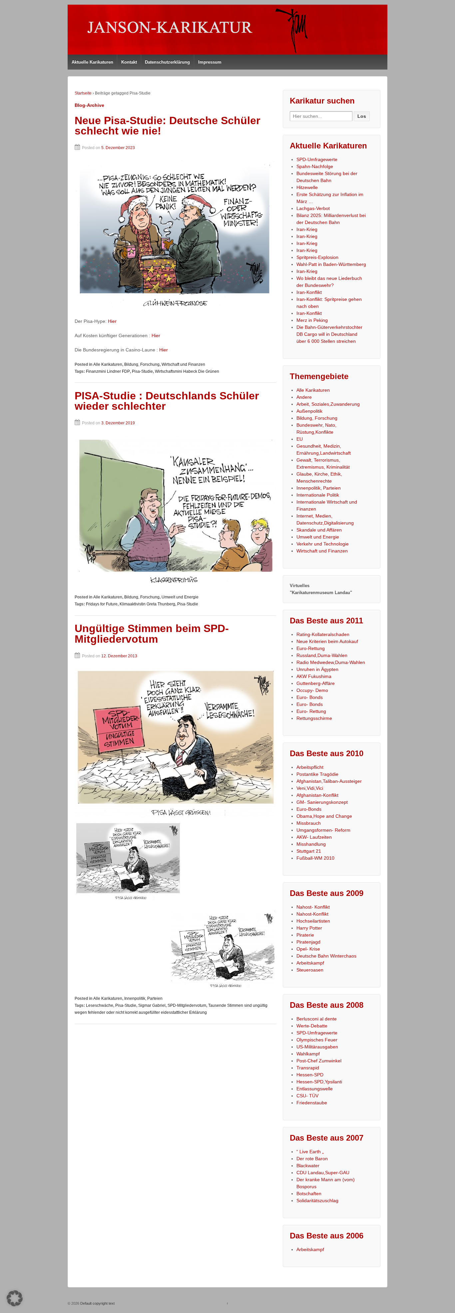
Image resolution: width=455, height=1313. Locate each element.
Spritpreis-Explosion (317, 257)
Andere (304, 397)
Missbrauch (308, 823)
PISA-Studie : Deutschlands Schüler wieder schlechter (167, 401)
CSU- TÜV (307, 1095)
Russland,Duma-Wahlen (321, 655)
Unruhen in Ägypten (317, 669)
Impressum (210, 62)
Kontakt (129, 62)
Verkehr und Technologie (322, 544)
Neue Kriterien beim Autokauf (327, 641)
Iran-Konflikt (309, 292)
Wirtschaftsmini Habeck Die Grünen (187, 371)
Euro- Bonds (309, 697)
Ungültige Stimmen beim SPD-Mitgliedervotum (152, 633)
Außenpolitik (309, 411)
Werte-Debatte (311, 1025)
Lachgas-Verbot (313, 208)
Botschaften (308, 1193)
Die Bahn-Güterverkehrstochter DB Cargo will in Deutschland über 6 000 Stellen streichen (329, 334)
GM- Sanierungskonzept (322, 802)
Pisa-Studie (142, 371)
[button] (14, 1298)
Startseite (83, 93)
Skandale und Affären (319, 530)
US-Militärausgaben (317, 1046)
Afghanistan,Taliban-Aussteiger (329, 781)
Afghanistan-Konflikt (317, 795)
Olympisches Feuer (316, 1039)
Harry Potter (309, 928)
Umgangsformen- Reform (323, 830)
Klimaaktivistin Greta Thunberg (147, 604)
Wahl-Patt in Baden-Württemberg (331, 264)
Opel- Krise (308, 949)
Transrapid (307, 1067)
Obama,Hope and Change (324, 816)
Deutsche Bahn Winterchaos (326, 956)
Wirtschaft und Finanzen (183, 364)
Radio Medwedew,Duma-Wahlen (330, 662)
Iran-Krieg (306, 229)
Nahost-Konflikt (312, 914)
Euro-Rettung (310, 648)
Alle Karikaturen (107, 364)
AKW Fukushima (313, 676)
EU (299, 439)
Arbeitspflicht (309, 767)
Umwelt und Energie (180, 597)
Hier (112, 321)
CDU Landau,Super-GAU (322, 1172)
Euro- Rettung (311, 711)
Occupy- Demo (312, 690)
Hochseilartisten (313, 921)
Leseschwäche (99, 1005)
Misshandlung (311, 844)
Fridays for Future (102, 604)
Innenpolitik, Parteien (143, 998)
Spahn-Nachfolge (314, 166)
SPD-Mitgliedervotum (187, 1005)
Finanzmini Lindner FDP (108, 371)
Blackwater (307, 1165)
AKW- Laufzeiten (314, 837)
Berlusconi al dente (316, 1018)
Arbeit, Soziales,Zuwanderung (328, 404)
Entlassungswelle (314, 1088)
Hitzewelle (307, 187)
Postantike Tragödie (317, 774)
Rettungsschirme (314, 718)
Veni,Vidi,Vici (309, 788)
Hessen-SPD (309, 1074)
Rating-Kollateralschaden (322, 634)
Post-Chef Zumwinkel (318, 1060)
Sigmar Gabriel (152, 1005)
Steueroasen (309, 970)
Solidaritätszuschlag (317, 1200)
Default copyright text (97, 1303)
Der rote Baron (312, 1158)
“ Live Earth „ (310, 1151)
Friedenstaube (311, 1102)
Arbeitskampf (310, 963)
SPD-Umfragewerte (316, 159)
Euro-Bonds (308, 809)
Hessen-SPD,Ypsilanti (319, 1081)
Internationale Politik (317, 495)
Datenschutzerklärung (167, 62)
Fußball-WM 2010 (315, 858)
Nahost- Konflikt (313, 907)
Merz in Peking (312, 320)
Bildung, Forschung (142, 364)
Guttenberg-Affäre (315, 683)
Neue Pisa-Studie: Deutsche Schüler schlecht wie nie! (167, 125)
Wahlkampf (308, 1053)
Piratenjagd (308, 942)
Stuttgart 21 (308, 851)
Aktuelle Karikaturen (92, 62)
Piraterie (305, 935)
